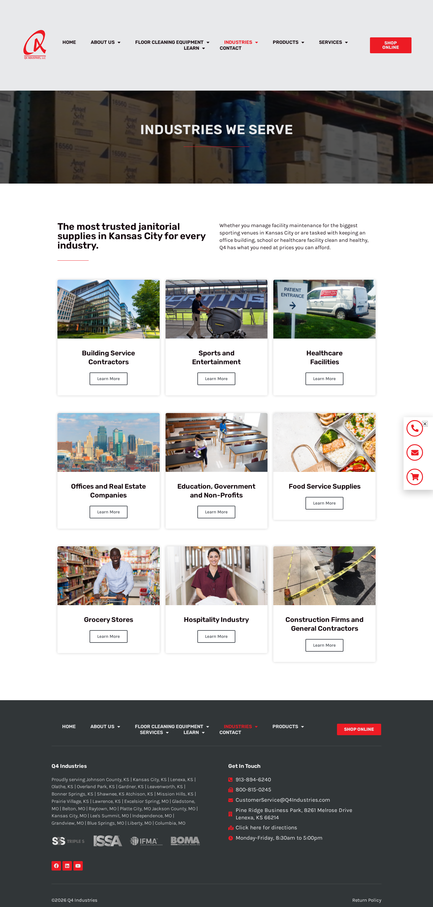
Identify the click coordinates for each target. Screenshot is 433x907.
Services (330, 42)
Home (69, 42)
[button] (425, 424)
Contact (231, 48)
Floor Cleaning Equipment (169, 42)
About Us (103, 42)
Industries (238, 42)
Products (285, 42)
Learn (191, 48)
